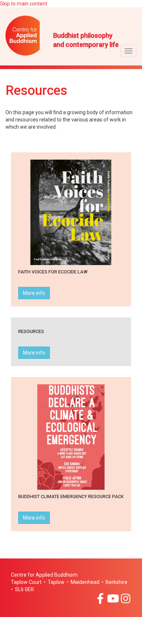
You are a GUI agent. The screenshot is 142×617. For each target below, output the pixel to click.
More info (34, 293)
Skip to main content (23, 4)
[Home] (29, 36)
